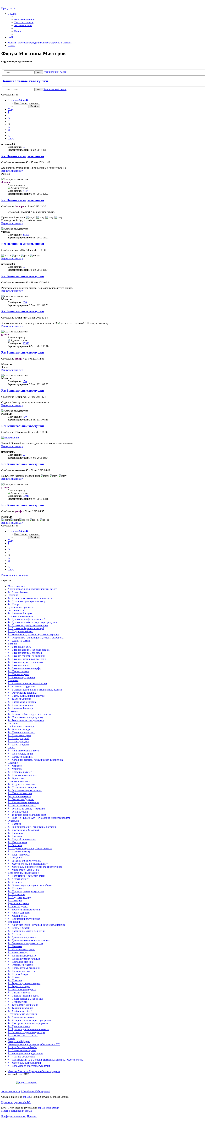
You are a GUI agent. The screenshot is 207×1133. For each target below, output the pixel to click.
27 (24, 147)
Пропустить (8, 8)
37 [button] (9, 126)
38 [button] (9, 129)
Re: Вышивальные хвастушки (22, 276)
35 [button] (9, 121)
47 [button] (9, 135)
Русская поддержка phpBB (16, 1102)
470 (25, 302)
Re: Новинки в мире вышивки (22, 156)
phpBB (26, 1096)
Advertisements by (10, 1091)
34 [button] (9, 118)
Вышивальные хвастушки (24, 81)
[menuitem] (24, 19)
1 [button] (8, 112)
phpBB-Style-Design (48, 1107)
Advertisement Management (35, 1091)
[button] (18, 100)
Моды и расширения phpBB (16, 1110)
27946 (26, 343)
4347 (25, 190)
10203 (26, 234)
